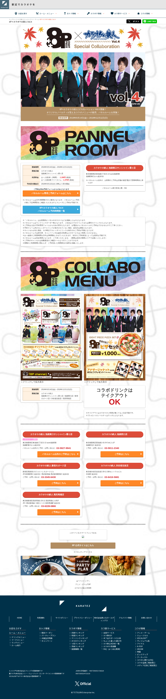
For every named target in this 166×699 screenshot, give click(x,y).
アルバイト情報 (125, 617)
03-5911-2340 (112, 448)
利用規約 (40, 617)
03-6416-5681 (112, 477)
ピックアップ (142, 654)
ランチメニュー (18, 642)
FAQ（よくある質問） (112, 649)
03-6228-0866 (48, 506)
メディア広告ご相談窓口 (147, 665)
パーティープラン (49, 635)
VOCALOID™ (142, 638)
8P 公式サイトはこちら (83, 545)
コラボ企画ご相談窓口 (146, 662)
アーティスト (142, 657)
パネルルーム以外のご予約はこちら (58, 454)
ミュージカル (142, 635)
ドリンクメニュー (19, 637)
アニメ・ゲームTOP (83, 584)
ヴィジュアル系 (143, 641)
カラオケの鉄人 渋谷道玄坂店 (114, 465)
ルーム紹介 (16, 645)
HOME (19, 617)
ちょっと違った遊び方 (112, 641)
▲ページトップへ (83, 581)
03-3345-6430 (48, 477)
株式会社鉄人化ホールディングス (104, 619)
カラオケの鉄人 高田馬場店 (51, 494)
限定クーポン (47, 632)
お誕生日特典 (47, 638)
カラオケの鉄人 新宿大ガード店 (51, 465)
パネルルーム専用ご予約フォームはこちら (51, 193)
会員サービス (108, 632)
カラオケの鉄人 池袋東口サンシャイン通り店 (115, 168)
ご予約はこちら (122, 454)
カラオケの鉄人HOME (83, 588)
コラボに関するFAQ (145, 660)
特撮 (139, 651)
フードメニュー (18, 640)
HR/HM (140, 649)
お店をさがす (15, 628)
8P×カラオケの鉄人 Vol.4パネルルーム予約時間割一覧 (51, 209)
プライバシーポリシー (83, 617)
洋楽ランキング (77, 646)
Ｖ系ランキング (77, 643)
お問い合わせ (146, 617)
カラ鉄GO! (107, 635)
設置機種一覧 (76, 649)
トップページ (13, 19)
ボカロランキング (78, 641)
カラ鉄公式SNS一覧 (111, 643)
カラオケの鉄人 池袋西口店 (114, 434)
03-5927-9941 (63, 448)
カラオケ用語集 (109, 646)
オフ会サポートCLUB (112, 638)
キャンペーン (47, 641)
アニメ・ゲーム (34, 19)
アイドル (140, 643)
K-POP (140, 646)
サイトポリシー (62, 617)
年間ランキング (77, 635)
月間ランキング (77, 632)
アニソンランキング (79, 638)
